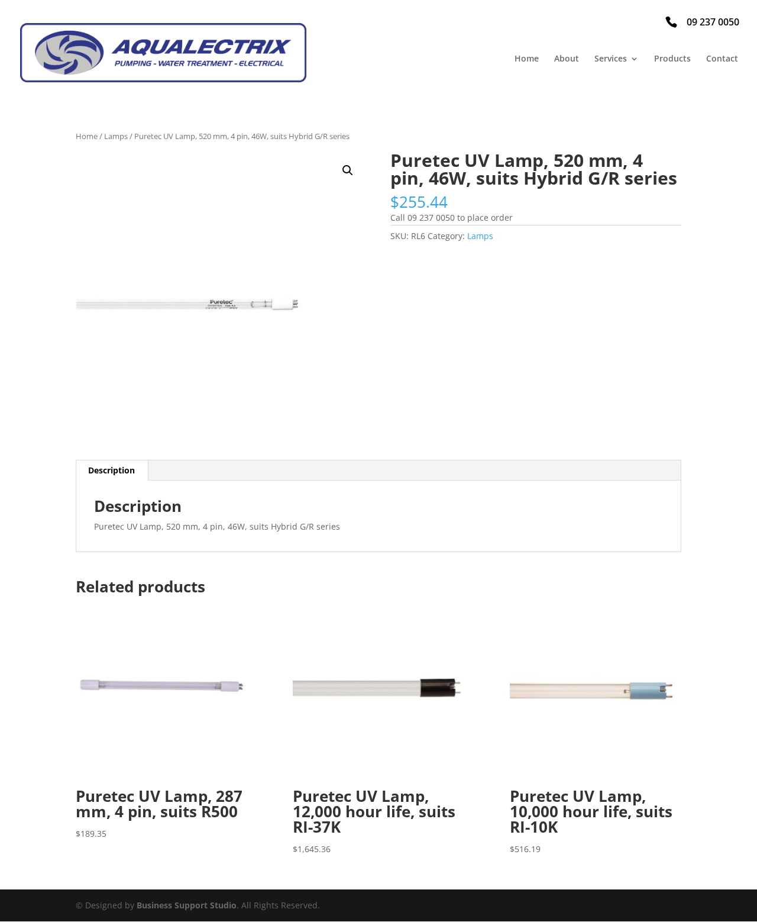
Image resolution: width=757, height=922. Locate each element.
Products (672, 59)
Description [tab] (111, 470)
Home (527, 59)
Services (610, 59)
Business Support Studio (187, 905)
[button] (347, 170)
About (566, 59)
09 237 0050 (713, 22)
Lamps (116, 136)
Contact (722, 59)
